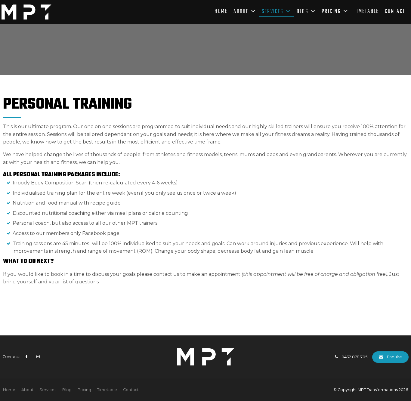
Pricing (331, 12)
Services (272, 12)
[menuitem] (9, 389)
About (240, 12)
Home (221, 12)
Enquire (394, 357)
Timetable (366, 12)
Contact (395, 12)
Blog (302, 12)
